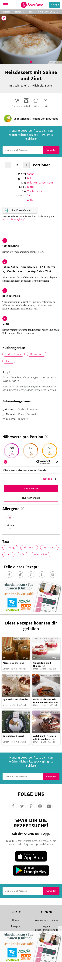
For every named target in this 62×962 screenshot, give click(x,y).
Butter (30, 186)
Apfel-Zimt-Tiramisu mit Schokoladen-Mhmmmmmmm (44, 738)
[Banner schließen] (57, 462)
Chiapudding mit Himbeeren (42, 664)
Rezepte (6, 12)
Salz (29, 195)
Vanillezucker (34, 191)
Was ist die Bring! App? (13, 219)
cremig (10, 547)
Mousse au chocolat (13, 663)
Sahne (30, 174)
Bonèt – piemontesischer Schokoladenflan (45, 701)
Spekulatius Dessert (13, 736)
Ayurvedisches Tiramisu (15, 699)
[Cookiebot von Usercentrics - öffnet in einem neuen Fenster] (37, 462)
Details (47, 478)
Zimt (30, 199)
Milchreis (49, 547)
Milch (30, 178)
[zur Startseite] (32, 5)
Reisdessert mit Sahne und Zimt (43, 12)
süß (22, 554)
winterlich (40, 554)
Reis (8, 554)
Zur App (55, 4)
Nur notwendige (31, 497)
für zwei (29, 547)
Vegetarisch (19, 12)
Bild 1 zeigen (31, 62)
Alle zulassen (31, 488)
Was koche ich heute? (46, 920)
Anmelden (51, 150)
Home (15, 920)
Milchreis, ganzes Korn (40, 182)
